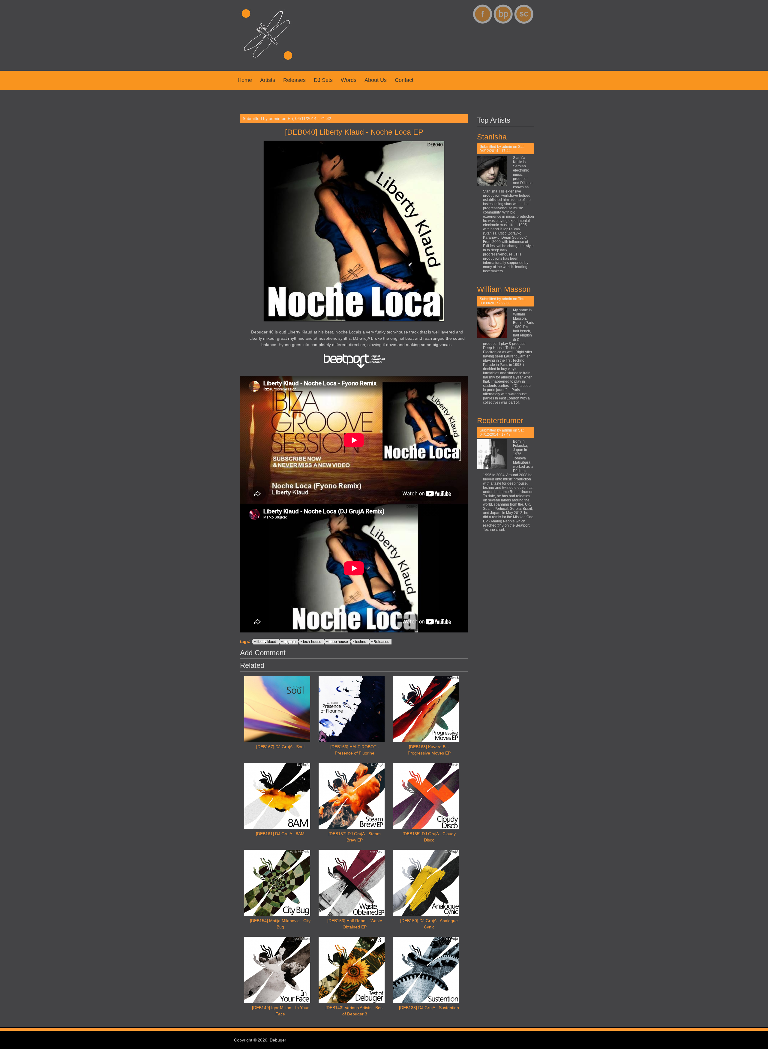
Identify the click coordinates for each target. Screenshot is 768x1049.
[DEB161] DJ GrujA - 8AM (280, 833)
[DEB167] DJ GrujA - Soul (280, 746)
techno (360, 642)
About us (375, 80)
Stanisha (492, 137)
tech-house (312, 642)
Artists (267, 80)
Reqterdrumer (500, 420)
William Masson (504, 289)
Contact (404, 80)
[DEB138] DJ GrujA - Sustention (429, 1007)
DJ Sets (323, 80)
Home (245, 80)
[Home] (267, 63)
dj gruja (290, 642)
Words (348, 80)
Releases (294, 80)
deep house (338, 642)
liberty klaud (266, 642)
